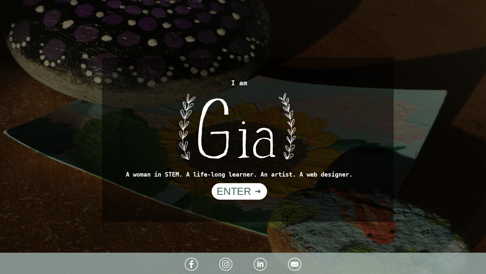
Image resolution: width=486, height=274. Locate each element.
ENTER (235, 191)
